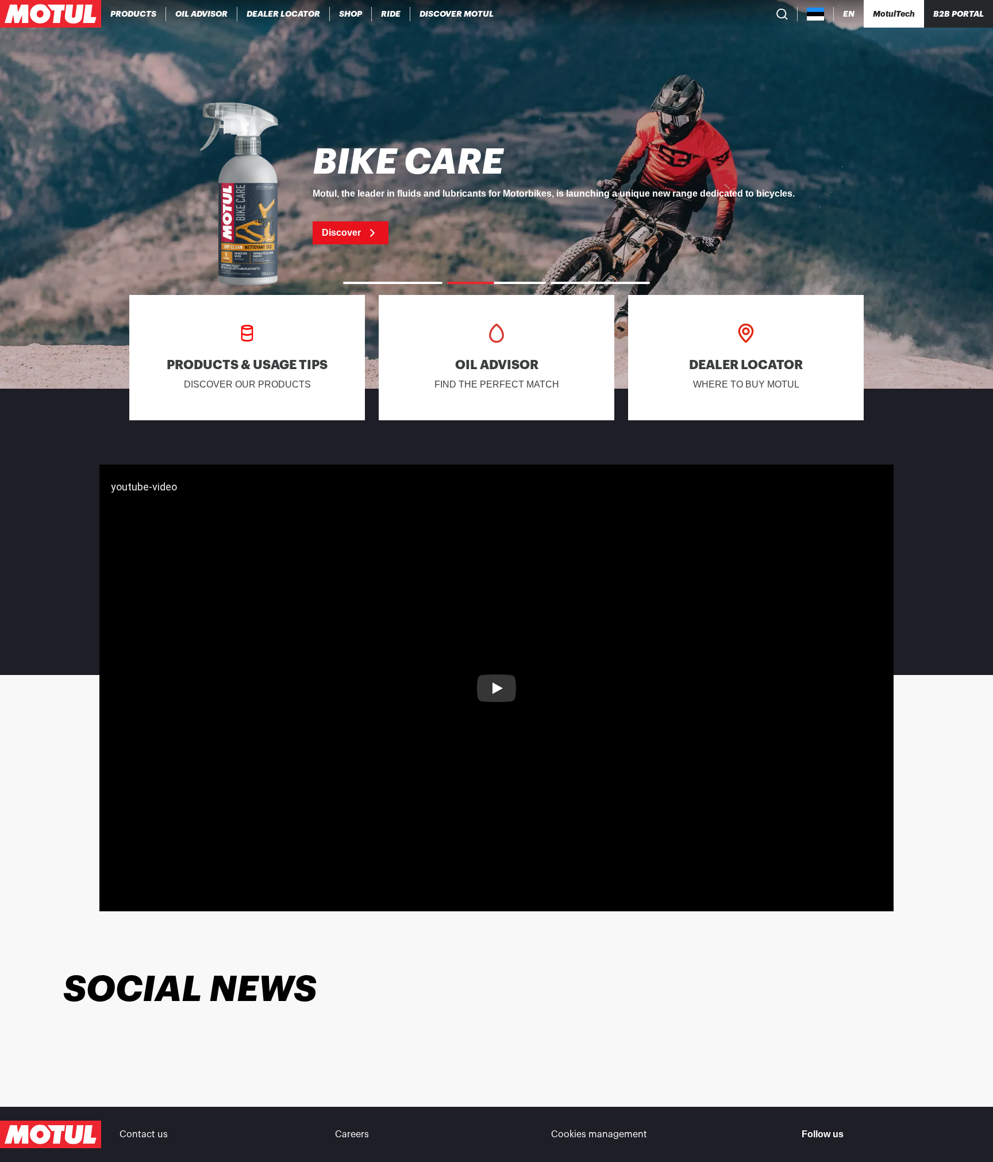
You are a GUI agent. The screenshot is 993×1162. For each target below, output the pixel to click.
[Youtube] (925, 1134)
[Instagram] (895, 1134)
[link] (351, 14)
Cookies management (599, 1134)
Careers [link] (352, 1134)
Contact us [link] (144, 1134)
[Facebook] (865, 1134)
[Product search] (782, 14)
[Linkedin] (955, 1134)
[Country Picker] (816, 14)
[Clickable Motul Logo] (50, 14)
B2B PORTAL (958, 14)
